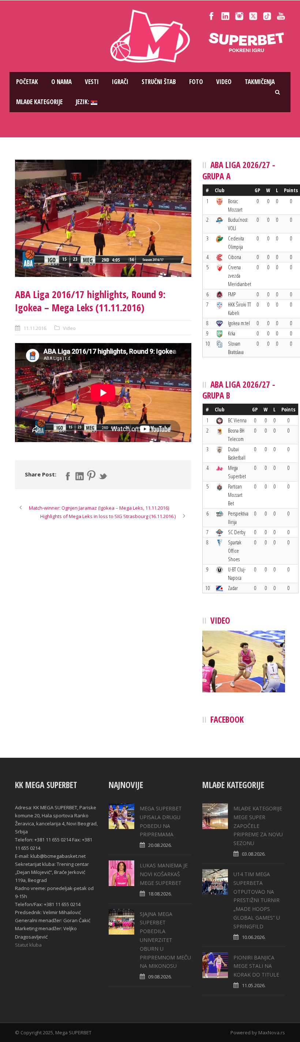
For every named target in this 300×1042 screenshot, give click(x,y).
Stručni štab (159, 81)
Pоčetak (27, 81)
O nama (61, 81)
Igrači (120, 81)
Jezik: (83, 102)
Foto (196, 81)
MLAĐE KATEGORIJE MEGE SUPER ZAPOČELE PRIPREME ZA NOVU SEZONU (258, 826)
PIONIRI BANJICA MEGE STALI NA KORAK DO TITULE (256, 966)
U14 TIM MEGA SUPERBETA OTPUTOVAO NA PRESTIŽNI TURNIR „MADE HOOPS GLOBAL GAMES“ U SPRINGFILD (256, 900)
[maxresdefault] (103, 218)
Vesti (92, 81)
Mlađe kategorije (39, 102)
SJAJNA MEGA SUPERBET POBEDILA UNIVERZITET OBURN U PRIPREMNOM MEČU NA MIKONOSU (165, 940)
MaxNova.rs (271, 1032)
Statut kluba (28, 945)
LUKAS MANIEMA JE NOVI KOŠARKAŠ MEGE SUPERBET (164, 874)
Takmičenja (260, 81)
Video (224, 81)
